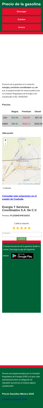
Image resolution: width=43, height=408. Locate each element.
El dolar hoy (7, 399)
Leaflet (19, 184)
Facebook (17, 399)
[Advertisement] (21, 55)
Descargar (21, 12)
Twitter (24, 399)
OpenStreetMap (28, 184)
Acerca (21, 27)
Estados (21, 19)
